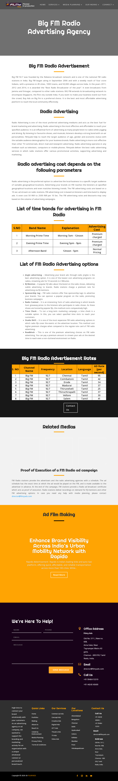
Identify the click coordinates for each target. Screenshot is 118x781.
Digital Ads (56, 724)
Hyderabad (76, 730)
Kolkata (74, 737)
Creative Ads (56, 721)
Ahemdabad (76, 716)
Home (43, 5)
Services (53, 5)
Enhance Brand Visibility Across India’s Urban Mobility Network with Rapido (59, 548)
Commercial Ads (58, 714)
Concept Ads (56, 717)
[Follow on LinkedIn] (86, 776)
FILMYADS (32, 775)
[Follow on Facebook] (77, 776)
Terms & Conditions (39, 745)
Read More (59, 574)
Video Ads (55, 739)
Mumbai (75, 741)
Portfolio (35, 717)
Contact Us (70, 407)
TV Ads (54, 735)
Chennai (75, 723)
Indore (74, 734)
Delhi (73, 727)
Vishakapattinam (78, 748)
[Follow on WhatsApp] (100, 776)
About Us (35, 724)
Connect (107, 5)
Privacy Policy (37, 741)
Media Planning (71, 5)
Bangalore (75, 719)
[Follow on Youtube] (91, 776)
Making (34, 721)
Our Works (91, 5)
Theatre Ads (56, 732)
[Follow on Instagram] (82, 776)
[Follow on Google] (96, 776)
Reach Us (35, 728)
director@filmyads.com (22, 496)
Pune (73, 745)
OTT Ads (55, 728)
